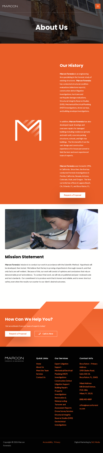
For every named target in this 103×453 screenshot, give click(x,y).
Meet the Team (42, 370)
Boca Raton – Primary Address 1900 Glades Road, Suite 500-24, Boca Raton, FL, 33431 (89, 370)
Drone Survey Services (64, 411)
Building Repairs (61, 387)
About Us (40, 367)
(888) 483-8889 (86, 399)
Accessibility (48, 442)
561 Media (95, 442)
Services (39, 374)
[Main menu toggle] (97, 6)
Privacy (57, 442)
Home (38, 364)
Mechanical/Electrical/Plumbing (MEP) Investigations (64, 373)
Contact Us (40, 377)
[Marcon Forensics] (10, 6)
